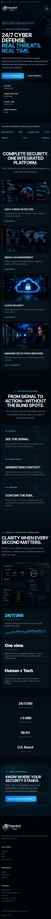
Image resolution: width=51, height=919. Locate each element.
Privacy (4, 915)
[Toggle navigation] (46, 8)
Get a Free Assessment (13, 76)
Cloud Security (6, 859)
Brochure (4, 877)
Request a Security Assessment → (21, 799)
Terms (9, 915)
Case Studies (6, 875)
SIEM (3, 857)
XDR (3, 854)
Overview (5, 851)
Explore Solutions (34, 76)
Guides (4, 872)
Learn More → (10, 221)
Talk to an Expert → (13, 365)
